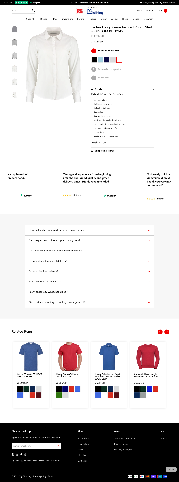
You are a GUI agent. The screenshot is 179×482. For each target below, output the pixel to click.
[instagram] (17, 455)
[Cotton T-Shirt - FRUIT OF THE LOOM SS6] (31, 357)
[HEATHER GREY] (39, 389)
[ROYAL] (20, 395)
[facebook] (13, 455)
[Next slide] (166, 332)
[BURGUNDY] (39, 395)
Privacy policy (40, 477)
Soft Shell (82, 461)
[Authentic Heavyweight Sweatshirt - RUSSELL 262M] (148, 357)
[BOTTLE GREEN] (26, 389)
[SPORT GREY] (65, 395)
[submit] (58, 446)
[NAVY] (65, 389)
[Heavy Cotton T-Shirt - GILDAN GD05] (70, 357)
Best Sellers (83, 444)
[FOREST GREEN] (59, 395)
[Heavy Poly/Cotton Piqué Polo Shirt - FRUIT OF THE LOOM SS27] (109, 357)
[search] (23, 11)
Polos (80, 450)
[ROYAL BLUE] (77, 389)
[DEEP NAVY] (32, 389)
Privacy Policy (121, 444)
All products (84, 439)
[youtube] (25, 455)
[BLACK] (20, 389)
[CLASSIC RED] (155, 389)
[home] (89, 10)
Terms (51, 477)
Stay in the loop (21, 431)
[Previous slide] (160, 332)
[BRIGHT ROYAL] (149, 389)
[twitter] (21, 455)
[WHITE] (26, 395)
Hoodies (82, 456)
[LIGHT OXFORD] (143, 395)
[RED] (32, 395)
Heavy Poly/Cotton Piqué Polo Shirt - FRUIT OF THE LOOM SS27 (107, 377)
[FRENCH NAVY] (137, 395)
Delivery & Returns (123, 450)
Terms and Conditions (124, 439)
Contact (163, 439)
